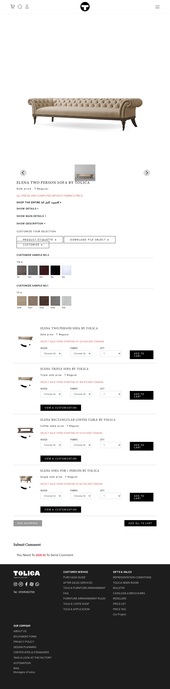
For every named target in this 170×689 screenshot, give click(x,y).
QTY (102, 348)
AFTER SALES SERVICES (77, 582)
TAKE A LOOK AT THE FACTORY (32, 657)
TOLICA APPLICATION (76, 609)
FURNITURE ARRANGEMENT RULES (84, 598)
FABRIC (74, 348)
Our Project (119, 614)
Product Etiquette (38, 239)
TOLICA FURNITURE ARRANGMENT (84, 588)
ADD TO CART (139, 354)
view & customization (61, 407)
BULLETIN (118, 588)
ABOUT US (20, 631)
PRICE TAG (119, 609)
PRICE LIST (119, 603)
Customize (31, 244)
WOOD (43, 348)
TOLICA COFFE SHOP (76, 603)
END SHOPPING (28, 523)
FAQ (66, 593)
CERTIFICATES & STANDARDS (31, 652)
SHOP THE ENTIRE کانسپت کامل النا (38, 202)
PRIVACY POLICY (23, 641)
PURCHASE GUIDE (74, 577)
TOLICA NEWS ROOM (126, 582)
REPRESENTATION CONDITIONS (132, 577)
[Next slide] (23, 173)
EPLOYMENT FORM (24, 636)
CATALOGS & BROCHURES (129, 593)
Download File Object (88, 239)
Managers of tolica (24, 672)
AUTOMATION (22, 663)
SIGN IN (41, 555)
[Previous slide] (146, 173)
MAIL (16, 668)
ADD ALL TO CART (140, 523)
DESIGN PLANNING (24, 647)
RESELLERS (119, 598)
